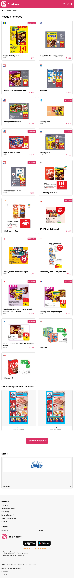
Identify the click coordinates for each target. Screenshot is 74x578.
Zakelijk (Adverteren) (8, 518)
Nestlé (15, 11)
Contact (4, 522)
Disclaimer (5, 571)
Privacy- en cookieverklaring (11, 568)
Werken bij (5, 512)
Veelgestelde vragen (8, 508)
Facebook (4, 530)
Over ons (4, 505)
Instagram (41, 530)
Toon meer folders (37, 440)
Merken (8, 11)
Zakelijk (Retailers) (7, 515)
